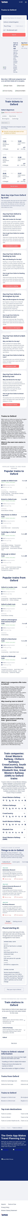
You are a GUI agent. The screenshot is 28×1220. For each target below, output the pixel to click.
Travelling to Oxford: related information (14, 1061)
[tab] (6, 862)
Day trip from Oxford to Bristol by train (12, 375)
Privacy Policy (5, 1207)
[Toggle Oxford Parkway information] (24, 1030)
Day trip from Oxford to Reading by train (12, 255)
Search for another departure (13, 112)
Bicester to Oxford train (8, 1101)
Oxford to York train (7, 1084)
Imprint (3, 1204)
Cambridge (15, 119)
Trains (8, 1128)
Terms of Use (12, 1204)
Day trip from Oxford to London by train (12, 215)
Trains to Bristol (5, 1117)
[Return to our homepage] (4, 2)
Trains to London (6, 1114)
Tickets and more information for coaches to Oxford (12, 1065)
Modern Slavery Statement (9, 1210)
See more (4, 123)
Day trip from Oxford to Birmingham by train (12, 295)
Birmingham (5, 119)
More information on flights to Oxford (13, 1068)
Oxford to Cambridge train (9, 1081)
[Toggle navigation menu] (26, 2)
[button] (8, 26)
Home (3, 1128)
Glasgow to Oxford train (8, 1097)
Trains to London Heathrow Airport (11, 1121)
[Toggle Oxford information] (24, 1020)
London (4, 116)
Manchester (12, 116)
